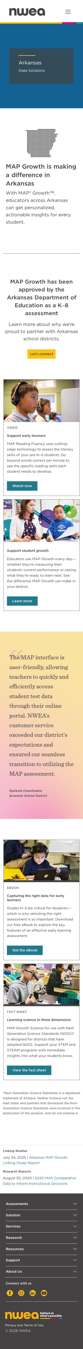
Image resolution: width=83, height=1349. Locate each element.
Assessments (17, 1204)
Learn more (22, 601)
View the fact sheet (29, 1070)
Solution (13, 1215)
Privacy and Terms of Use (24, 1325)
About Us (14, 1271)
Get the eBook (24, 950)
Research (14, 1238)
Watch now (22, 486)
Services (13, 1226)
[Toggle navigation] (68, 12)
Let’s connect (41, 354)
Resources (15, 1249)
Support (13, 1260)
